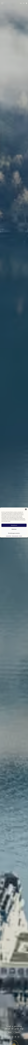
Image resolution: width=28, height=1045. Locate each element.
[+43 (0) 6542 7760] (10, 1037)
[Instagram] (18, 1037)
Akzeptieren (14, 525)
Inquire (17, 1032)
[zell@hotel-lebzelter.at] (12, 1037)
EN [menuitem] (24, 3)
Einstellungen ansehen (14, 533)
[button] (26, 509)
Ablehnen (14, 529)
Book (10, 1032)
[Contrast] (26, 3)
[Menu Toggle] (2, 3)
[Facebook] (15, 1037)
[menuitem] (21, 3)
